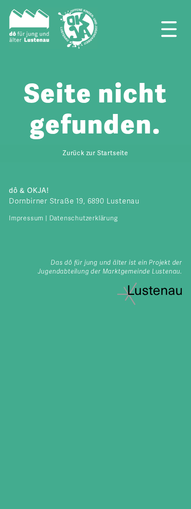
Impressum (26, 218)
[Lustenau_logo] (149, 286)
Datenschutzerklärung (83, 218)
